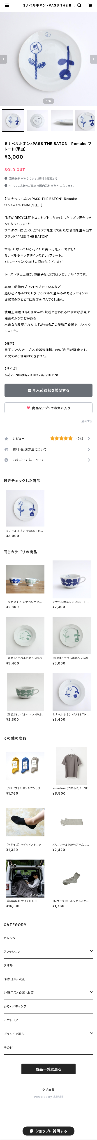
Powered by (43, 1096)
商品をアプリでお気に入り (50, 408)
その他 (8, 1047)
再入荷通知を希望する (50, 390)
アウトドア (11, 1020)
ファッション (12, 951)
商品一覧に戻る (48, 1069)
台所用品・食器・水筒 (19, 993)
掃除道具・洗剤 (14, 979)
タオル (8, 965)
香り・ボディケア (15, 1006)
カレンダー (11, 938)
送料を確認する (48, 178)
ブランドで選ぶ (14, 1034)
